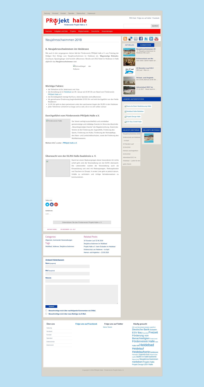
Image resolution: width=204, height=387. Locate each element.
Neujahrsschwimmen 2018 (131, 134)
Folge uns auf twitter (144, 18)
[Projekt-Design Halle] (132, 117)
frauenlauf (145, 333)
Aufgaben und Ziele (61, 31)
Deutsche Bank (140, 329)
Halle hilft (135, 345)
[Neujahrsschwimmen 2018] (148, 138)
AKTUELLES (129, 45)
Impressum (91, 13)
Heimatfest (135, 354)
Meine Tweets (107, 327)
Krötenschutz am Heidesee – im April (96, 249)
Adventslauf (140, 327)
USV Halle (148, 364)
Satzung (47, 13)
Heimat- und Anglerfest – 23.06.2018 (96, 252)
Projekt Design (137, 364)
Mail (50, 270)
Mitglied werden (83, 31)
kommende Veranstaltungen (62, 240)
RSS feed (132, 18)
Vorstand (55, 13)
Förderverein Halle (143, 341)
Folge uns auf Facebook (86, 324)
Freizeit (153, 332)
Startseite (48, 31)
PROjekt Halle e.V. (55, 94)
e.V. (75, 143)
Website (48, 278)
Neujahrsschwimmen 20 (145, 49)
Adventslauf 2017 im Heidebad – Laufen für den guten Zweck (131, 161)
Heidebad (67, 92)
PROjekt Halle (98, 370)
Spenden (71, 13)
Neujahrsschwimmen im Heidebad (95, 243)
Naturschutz (135, 359)
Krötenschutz (153, 354)
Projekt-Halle (148, 362)
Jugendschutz (144, 354)
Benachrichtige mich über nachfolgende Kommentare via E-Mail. (72, 311)
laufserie (152, 356)
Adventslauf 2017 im (144, 87)
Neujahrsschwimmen (67, 246)
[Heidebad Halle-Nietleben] (134, 111)
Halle (156, 341)
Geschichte (95, 31)
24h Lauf (134, 327)
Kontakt (63, 13)
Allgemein (48, 240)
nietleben (137, 361)
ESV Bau (137, 332)
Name (50, 263)
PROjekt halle (68, 143)
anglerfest (152, 327)
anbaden (146, 327)
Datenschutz (81, 13)
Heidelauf (138, 348)
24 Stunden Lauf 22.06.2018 (93, 241)
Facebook (156, 18)
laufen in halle (142, 356)
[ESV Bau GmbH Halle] (133, 122)
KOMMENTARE (145, 45)
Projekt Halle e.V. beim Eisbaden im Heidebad (99, 246)
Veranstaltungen (107, 31)
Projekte (73, 31)
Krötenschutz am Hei (144, 58)
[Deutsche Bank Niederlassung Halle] (138, 106)
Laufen (134, 357)
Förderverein (153, 338)
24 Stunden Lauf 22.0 (144, 68)
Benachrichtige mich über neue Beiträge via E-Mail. (67, 314)
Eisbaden (153, 330)
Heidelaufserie (141, 351)
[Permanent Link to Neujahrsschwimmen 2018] (63, 40)
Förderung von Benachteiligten (141, 337)
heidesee (56, 246)
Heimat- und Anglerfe (144, 78)
